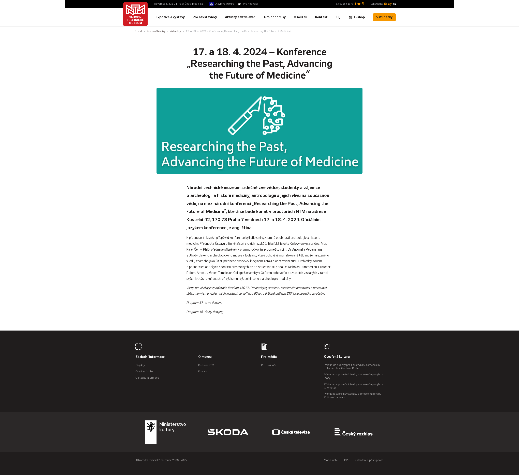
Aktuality (175, 31)
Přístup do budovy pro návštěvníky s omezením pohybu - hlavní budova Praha (352, 366)
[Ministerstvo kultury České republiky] (165, 432)
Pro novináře (268, 365)
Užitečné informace (147, 377)
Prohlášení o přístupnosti (369, 460)
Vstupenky (384, 17)
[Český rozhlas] (353, 432)
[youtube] (358, 4)
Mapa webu (331, 460)
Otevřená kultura (224, 3)
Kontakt (203, 371)
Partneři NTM (206, 365)
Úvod (138, 31)
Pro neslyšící (250, 3)
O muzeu (205, 357)
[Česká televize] (291, 432)
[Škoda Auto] (228, 432)
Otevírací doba (144, 371)
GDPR (346, 460)
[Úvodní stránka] (135, 14)
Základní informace (150, 357)
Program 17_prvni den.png (204, 303)
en (394, 3)
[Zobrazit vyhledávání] (338, 17)
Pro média (269, 357)
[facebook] (355, 4)
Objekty (140, 365)
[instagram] (363, 4)
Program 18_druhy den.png (205, 312)
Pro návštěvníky (156, 31)
